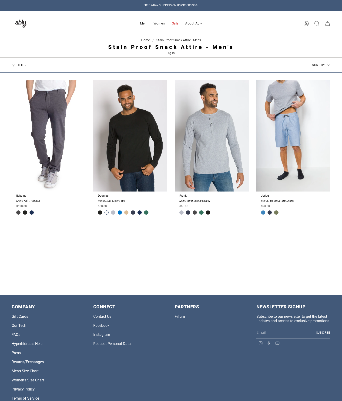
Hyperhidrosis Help (27, 344)
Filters (22, 65)
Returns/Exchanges (28, 362)
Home (146, 40)
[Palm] (276, 212)
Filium (180, 316)
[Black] (25, 212)
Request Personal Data (112, 344)
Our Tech (19, 325)
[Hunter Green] (146, 212)
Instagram (101, 334)
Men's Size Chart (25, 371)
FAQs (16, 334)
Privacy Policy (23, 389)
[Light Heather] (113, 212)
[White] (106, 212)
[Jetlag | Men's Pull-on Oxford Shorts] (293, 136)
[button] (143, 23)
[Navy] (133, 212)
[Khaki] (126, 212)
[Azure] (120, 212)
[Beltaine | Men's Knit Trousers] (49, 136)
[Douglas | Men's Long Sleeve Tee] (130, 136)
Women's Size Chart (28, 380)
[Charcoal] (18, 212)
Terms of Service (25, 398)
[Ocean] (32, 212)
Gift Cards (20, 316)
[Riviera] (263, 212)
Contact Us (102, 316)
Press (16, 353)
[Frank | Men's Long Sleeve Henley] (212, 136)
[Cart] (327, 24)
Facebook (101, 325)
